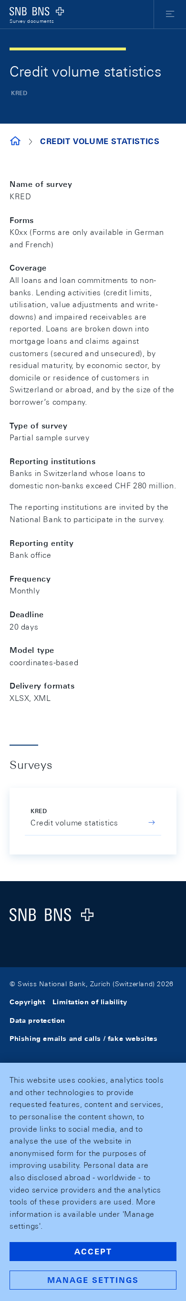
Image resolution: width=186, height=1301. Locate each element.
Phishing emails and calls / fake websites (84, 1038)
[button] (170, 14)
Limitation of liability (89, 1002)
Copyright (27, 1002)
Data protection (37, 1020)
